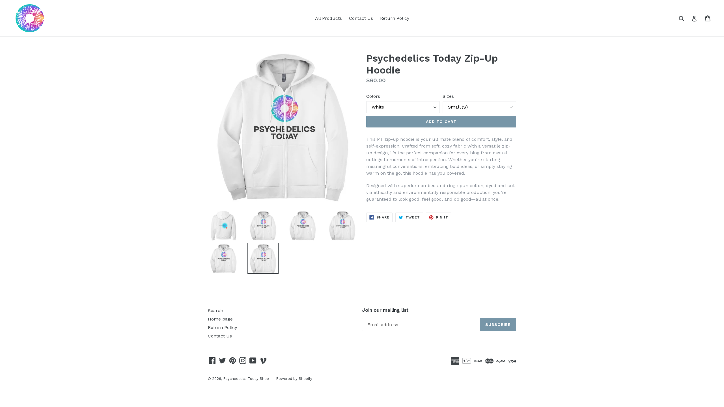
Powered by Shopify (294, 378)
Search (215, 310)
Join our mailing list (385, 310)
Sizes (448, 96)
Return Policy (394, 18)
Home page (220, 319)
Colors (373, 96)
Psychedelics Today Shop (246, 378)
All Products (328, 18)
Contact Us (361, 18)
